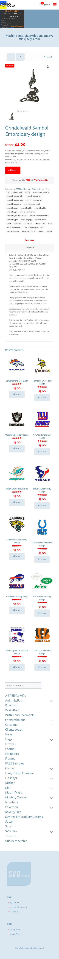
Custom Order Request (18, 907)
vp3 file (49, 231)
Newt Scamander (13, 231)
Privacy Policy (14, 930)
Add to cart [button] (16, 394)
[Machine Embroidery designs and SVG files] (7, 5)
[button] (48, 67)
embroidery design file (14, 196)
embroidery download (32, 204)
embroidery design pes (15, 200)
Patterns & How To (28, 231)
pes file (41, 231)
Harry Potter (40, 224)
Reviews (29, 247)
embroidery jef (12, 212)
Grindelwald (28, 224)
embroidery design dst (41, 192)
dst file (27, 192)
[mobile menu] (54, 4)
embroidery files (40, 208)
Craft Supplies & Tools (14, 192)
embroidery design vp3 (34, 200)
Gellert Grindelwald (14, 224)
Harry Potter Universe (35, 189)
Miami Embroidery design (17, 489)
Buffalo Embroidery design (17, 597)
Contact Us (13, 912)
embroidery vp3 (26, 220)
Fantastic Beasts (40, 220)
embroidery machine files (39, 216)
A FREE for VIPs (20, 189)
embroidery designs (14, 204)
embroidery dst (12, 208)
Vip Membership (41, 180)
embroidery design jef (33, 196)
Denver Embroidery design (17, 381)
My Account (14, 903)
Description (29, 240)
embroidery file (26, 208)
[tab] (29, 240)
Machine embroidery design (34, 227)
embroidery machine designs (17, 216)
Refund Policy (14, 934)
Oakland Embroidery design (16, 435)
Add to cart (12, 170)
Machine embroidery (14, 227)
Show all (49, 57)
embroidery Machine (27, 212)
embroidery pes (12, 220)
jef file (50, 224)
